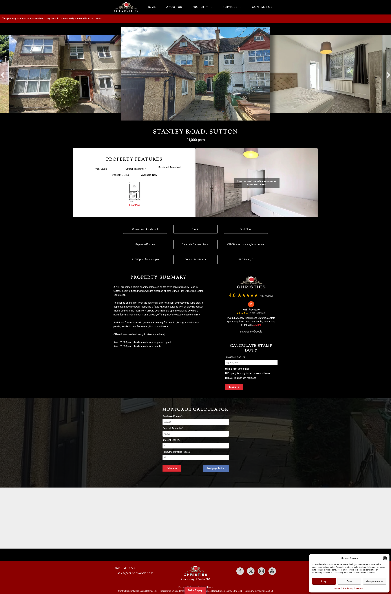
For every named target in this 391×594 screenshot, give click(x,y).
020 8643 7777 (125, 568)
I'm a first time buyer (238, 368)
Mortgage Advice (215, 468)
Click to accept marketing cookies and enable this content (256, 183)
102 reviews (266, 296)
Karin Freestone (251, 309)
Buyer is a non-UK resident (241, 377)
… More (257, 324)
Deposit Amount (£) (173, 428)
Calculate (234, 386)
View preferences (374, 581)
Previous (3, 73)
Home (151, 7)
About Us (174, 7)
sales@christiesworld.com (135, 573)
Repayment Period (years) (176, 451)
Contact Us (262, 7)
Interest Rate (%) (171, 440)
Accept (324, 581)
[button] (384, 558)
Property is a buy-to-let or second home (248, 373)
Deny (349, 581)
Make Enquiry (195, 590)
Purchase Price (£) (235, 357)
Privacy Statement (355, 588)
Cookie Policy (340, 588)
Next (388, 73)
